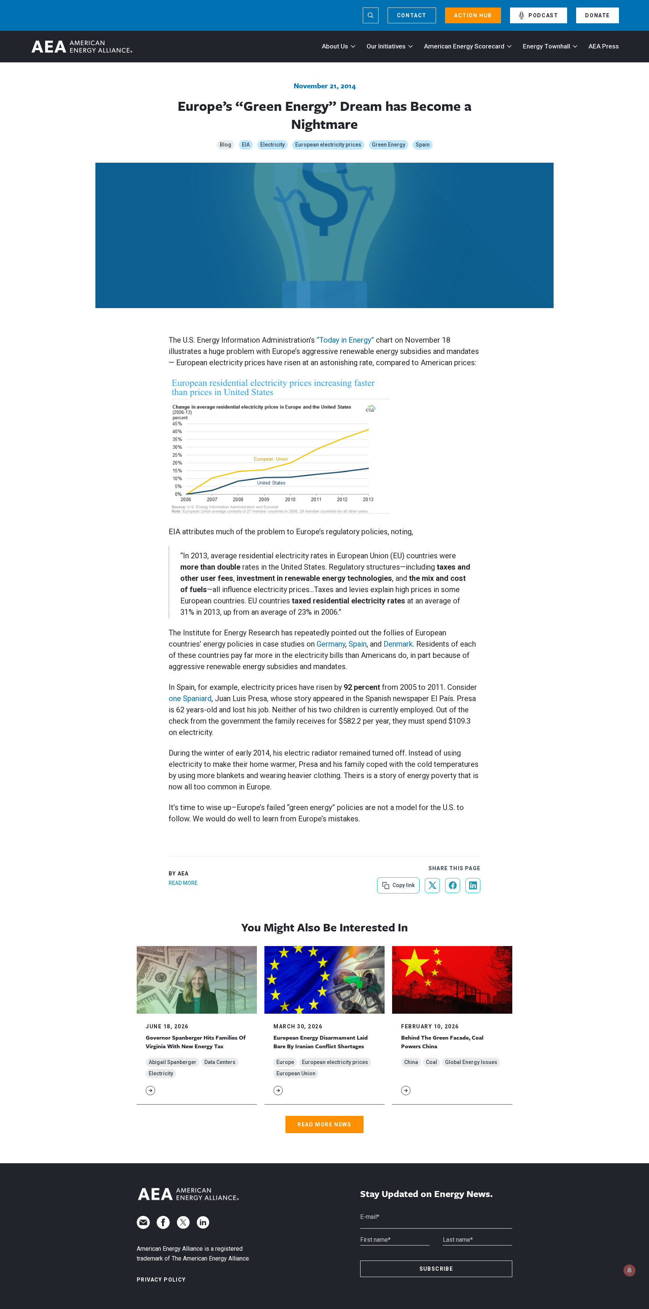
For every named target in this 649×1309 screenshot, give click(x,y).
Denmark (398, 643)
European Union (295, 1073)
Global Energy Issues (471, 1062)
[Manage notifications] (629, 1270)
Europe (285, 1062)
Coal (431, 1062)
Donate (597, 15)
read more (183, 883)
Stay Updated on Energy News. (426, 1194)
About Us (335, 46)
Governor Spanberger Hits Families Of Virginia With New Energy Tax (196, 1041)
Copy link (403, 882)
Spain (423, 145)
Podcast (543, 15)
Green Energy (388, 145)
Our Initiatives (386, 46)
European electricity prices (328, 145)
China (411, 1062)
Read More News (324, 1125)
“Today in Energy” (345, 340)
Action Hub (473, 15)
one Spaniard (190, 698)
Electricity (272, 145)
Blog (225, 145)
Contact (412, 15)
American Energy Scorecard (464, 46)
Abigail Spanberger (172, 1062)
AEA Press (604, 46)
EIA (246, 145)
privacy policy (161, 1280)
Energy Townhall (546, 46)
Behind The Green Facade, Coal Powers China (442, 1041)
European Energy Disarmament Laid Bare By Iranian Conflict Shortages (320, 1041)
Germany (331, 643)
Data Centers (219, 1062)
